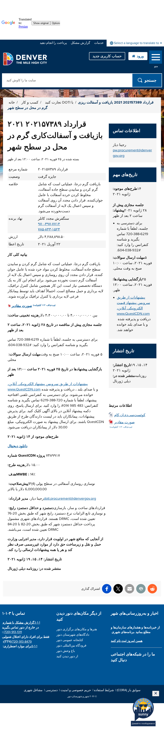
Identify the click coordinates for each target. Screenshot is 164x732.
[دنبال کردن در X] (127, 669)
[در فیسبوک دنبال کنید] (113, 669)
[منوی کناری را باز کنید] (155, 58)
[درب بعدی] (141, 669)
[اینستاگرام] (120, 669)
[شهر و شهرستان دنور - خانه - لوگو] (25, 58)
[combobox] (135, 43)
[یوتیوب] (134, 669)
